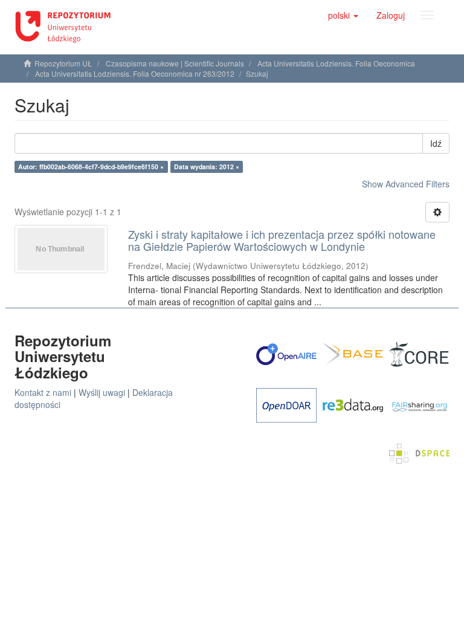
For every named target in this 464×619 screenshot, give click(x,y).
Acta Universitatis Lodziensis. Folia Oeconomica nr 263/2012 (134, 73)
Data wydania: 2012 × (206, 166)
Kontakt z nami (42, 392)
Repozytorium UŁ (63, 63)
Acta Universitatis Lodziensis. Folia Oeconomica (336, 63)
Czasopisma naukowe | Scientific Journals (175, 63)
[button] (343, 15)
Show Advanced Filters (406, 184)
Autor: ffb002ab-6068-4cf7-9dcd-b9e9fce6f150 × (91, 166)
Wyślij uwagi (102, 392)
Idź (436, 143)
